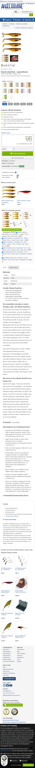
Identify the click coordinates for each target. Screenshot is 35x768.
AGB (4, 667)
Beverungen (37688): (7, 175)
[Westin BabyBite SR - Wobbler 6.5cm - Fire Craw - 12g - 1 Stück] (21, 628)
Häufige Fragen (7, 659)
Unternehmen (20, 649)
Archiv (18, 659)
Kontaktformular (7, 691)
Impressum (6, 675)
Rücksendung (6, 655)
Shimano (16, 720)
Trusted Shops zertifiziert (11, 516)
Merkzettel (22, 3)
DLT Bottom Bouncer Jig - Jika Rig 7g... (20, 569)
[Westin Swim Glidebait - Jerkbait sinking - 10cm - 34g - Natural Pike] (7, 605)
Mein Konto (12, 3)
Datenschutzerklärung (6, 750)
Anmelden (10, 1)
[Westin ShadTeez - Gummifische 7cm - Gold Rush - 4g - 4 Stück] (5, 58)
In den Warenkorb (19, 154)
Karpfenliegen (22, 722)
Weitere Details (6, 133)
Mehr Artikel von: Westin (6, 69)
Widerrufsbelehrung (8, 669)
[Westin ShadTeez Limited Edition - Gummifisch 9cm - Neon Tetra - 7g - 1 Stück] (7, 583)
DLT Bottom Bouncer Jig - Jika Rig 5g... (6, 569)
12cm (16, 104)
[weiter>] (30, 28)
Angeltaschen (14, 722)
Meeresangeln (7, 722)
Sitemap (19, 661)
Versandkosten (7, 651)
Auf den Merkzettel (18, 158)
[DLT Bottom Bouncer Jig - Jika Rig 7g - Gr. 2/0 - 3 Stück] (26, 223)
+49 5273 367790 (9, 693)
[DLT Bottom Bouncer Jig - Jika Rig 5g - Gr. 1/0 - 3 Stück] (16, 223)
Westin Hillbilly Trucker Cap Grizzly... (20, 591)
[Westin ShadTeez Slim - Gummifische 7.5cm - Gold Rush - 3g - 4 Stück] (6, 223)
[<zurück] (17, 28)
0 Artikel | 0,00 (27, 11)
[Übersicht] (24, 28)
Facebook (19, 655)
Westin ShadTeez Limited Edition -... (5, 591)
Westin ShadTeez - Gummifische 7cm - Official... (16, 238)
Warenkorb (31, 3)
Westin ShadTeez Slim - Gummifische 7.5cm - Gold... (17, 248)
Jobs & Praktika (21, 653)
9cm (10, 104)
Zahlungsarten (7, 653)
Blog (18, 651)
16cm (23, 104)
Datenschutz (6, 671)
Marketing (24, 760)
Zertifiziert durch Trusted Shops (18, 539)
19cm (29, 104)
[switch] (4, 764)
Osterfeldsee (20, 657)
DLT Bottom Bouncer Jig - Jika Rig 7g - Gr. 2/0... (16, 257)
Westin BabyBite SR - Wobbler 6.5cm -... (20, 636)
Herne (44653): (6, 177)
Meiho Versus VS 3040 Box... (19, 614)
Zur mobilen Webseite (8, 661)
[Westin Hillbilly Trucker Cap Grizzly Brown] (21, 583)
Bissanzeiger (6, 720)
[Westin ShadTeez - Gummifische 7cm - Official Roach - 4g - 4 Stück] (16, 215)
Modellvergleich (13, 267)
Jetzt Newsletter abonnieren (14, 705)
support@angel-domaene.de (12, 695)
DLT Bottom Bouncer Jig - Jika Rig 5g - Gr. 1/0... (16, 252)
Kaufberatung (6, 657)
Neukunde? (19, 1)
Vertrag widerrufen (9, 678)
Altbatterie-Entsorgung (9, 673)
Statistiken (14, 760)
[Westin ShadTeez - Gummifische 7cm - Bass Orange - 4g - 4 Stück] (26, 215)
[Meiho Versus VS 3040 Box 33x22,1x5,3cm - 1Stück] (21, 605)
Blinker (12, 720)
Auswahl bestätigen (16, 765)
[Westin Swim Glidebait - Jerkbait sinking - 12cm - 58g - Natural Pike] (7, 628)
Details (5, 267)
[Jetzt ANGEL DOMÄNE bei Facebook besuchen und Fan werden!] (4, 686)
